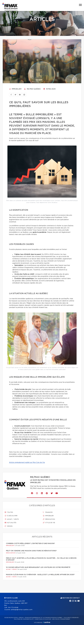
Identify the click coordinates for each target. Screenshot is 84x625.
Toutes (10, 512)
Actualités (11, 522)
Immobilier (16, 89)
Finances (49, 512)
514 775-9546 (13, 607)
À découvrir (12, 515)
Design (9, 526)
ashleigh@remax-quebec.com (21, 609)
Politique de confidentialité (23, 619)
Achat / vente (13, 519)
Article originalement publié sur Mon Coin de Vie (27, 462)
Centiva (46, 622)
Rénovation (50, 519)
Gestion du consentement (61, 619)
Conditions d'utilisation (43, 619)
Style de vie (50, 522)
